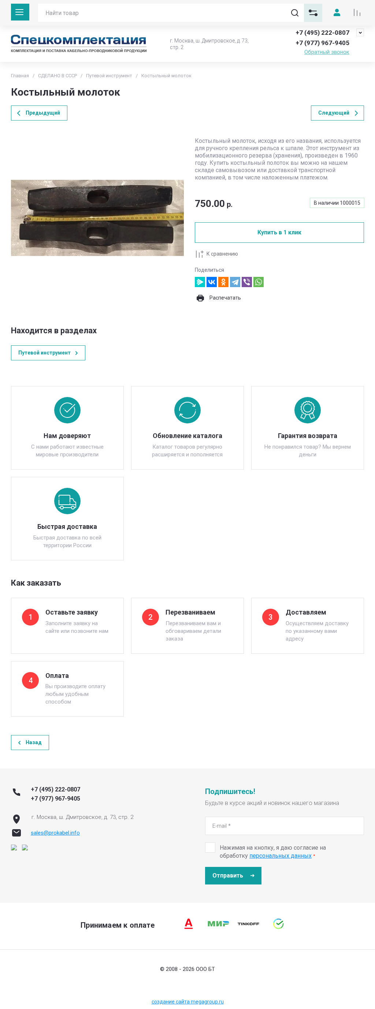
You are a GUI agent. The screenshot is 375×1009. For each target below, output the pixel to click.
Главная (20, 75)
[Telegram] (235, 282)
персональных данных (280, 855)
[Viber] (247, 282)
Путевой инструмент (109, 75)
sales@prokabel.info (55, 833)
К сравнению (222, 254)
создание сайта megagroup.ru (188, 1002)
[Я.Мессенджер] (200, 282)
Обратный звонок (326, 52)
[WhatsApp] (258, 282)
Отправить (227, 875)
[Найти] (295, 13)
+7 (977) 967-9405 (322, 43)
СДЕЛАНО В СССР (57, 75)
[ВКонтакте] (212, 282)
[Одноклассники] (223, 282)
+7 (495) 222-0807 (322, 32)
